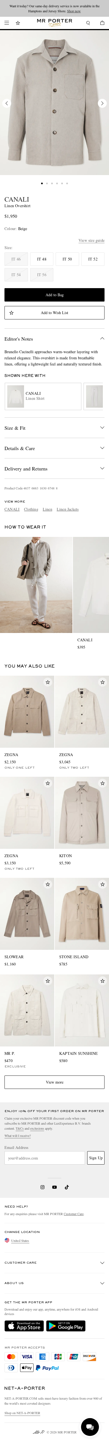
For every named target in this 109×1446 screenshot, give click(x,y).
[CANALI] (54, 102)
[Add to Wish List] (47, 682)
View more (54, 1082)
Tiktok (67, 1187)
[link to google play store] (66, 1326)
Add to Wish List (54, 312)
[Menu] (6, 23)
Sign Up (96, 1157)
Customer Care (74, 1213)
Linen (47, 509)
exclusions (37, 1128)
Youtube (54, 1187)
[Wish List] (17, 23)
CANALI (16, 199)
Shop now (74, 11)
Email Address (16, 1147)
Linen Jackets (68, 509)
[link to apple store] (24, 1326)
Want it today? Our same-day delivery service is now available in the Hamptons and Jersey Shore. (54, 8)
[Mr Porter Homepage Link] (54, 23)
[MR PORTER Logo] (24, 1388)
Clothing (31, 509)
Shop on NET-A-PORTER (22, 1413)
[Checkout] (99, 23)
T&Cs (20, 1128)
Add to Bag (55, 294)
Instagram (42, 1187)
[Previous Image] (6, 103)
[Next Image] (102, 103)
